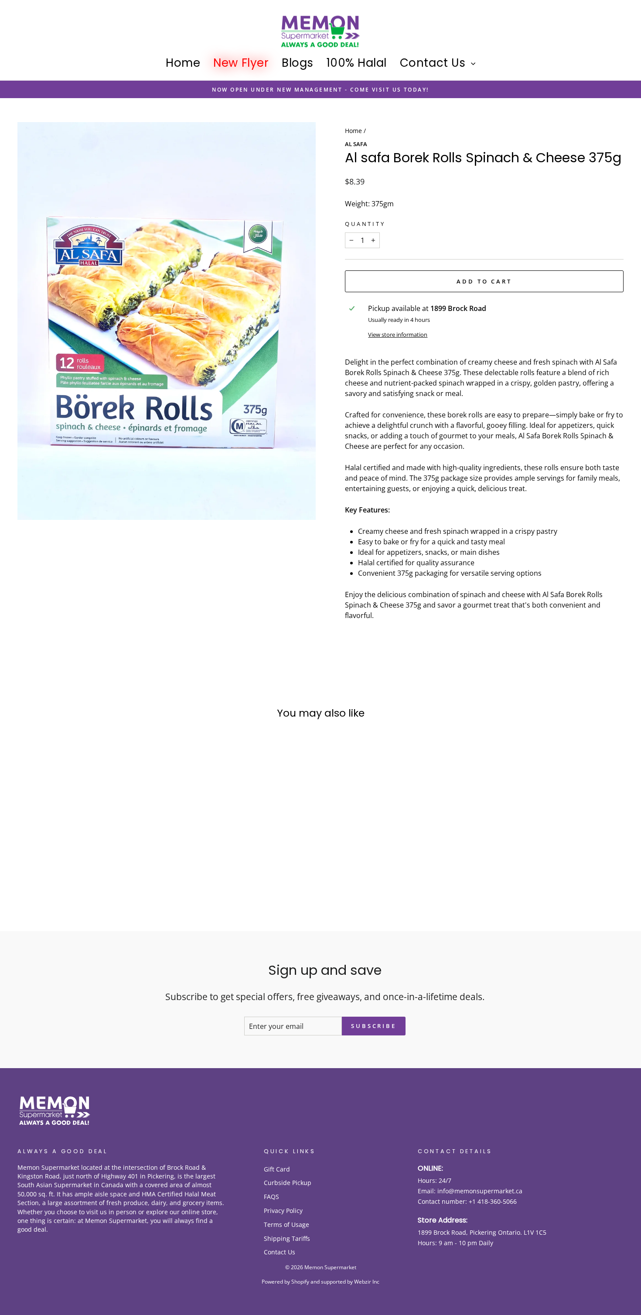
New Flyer (241, 63)
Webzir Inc (366, 1281)
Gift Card (277, 1169)
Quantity (365, 224)
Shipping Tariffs (287, 1238)
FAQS (271, 1196)
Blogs (298, 63)
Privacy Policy (283, 1210)
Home (183, 63)
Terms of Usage (286, 1224)
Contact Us (434, 63)
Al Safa (356, 144)
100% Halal (357, 63)
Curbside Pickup (287, 1182)
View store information (397, 334)
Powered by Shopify (285, 1281)
